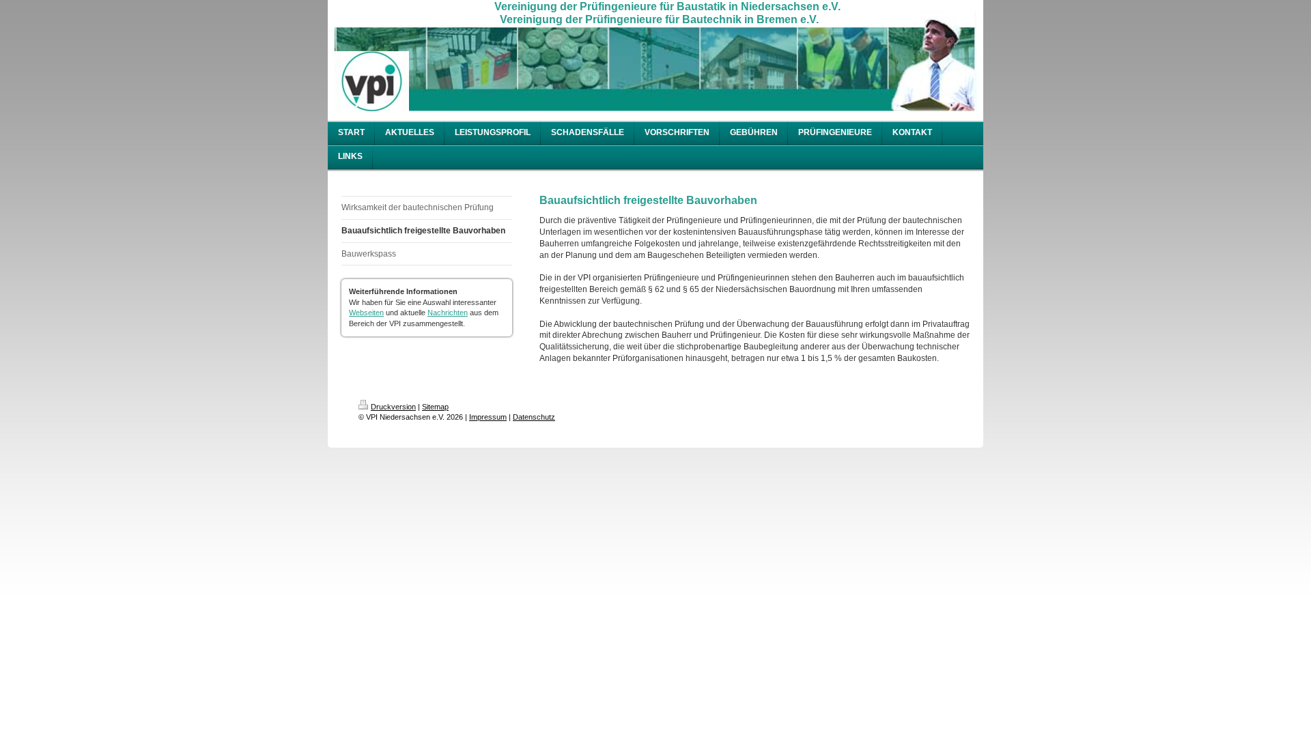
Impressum (488, 417)
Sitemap (435, 407)
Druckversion (393, 407)
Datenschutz (534, 417)
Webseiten (366, 312)
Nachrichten (447, 312)
